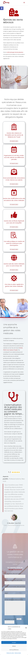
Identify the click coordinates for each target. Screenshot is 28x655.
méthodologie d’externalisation (15, 52)
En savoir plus (14, 141)
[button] (1, 8)
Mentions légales (18, 652)
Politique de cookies (10, 652)
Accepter (14, 642)
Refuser (14, 646)
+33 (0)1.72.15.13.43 (15, 570)
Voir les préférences (14, 649)
